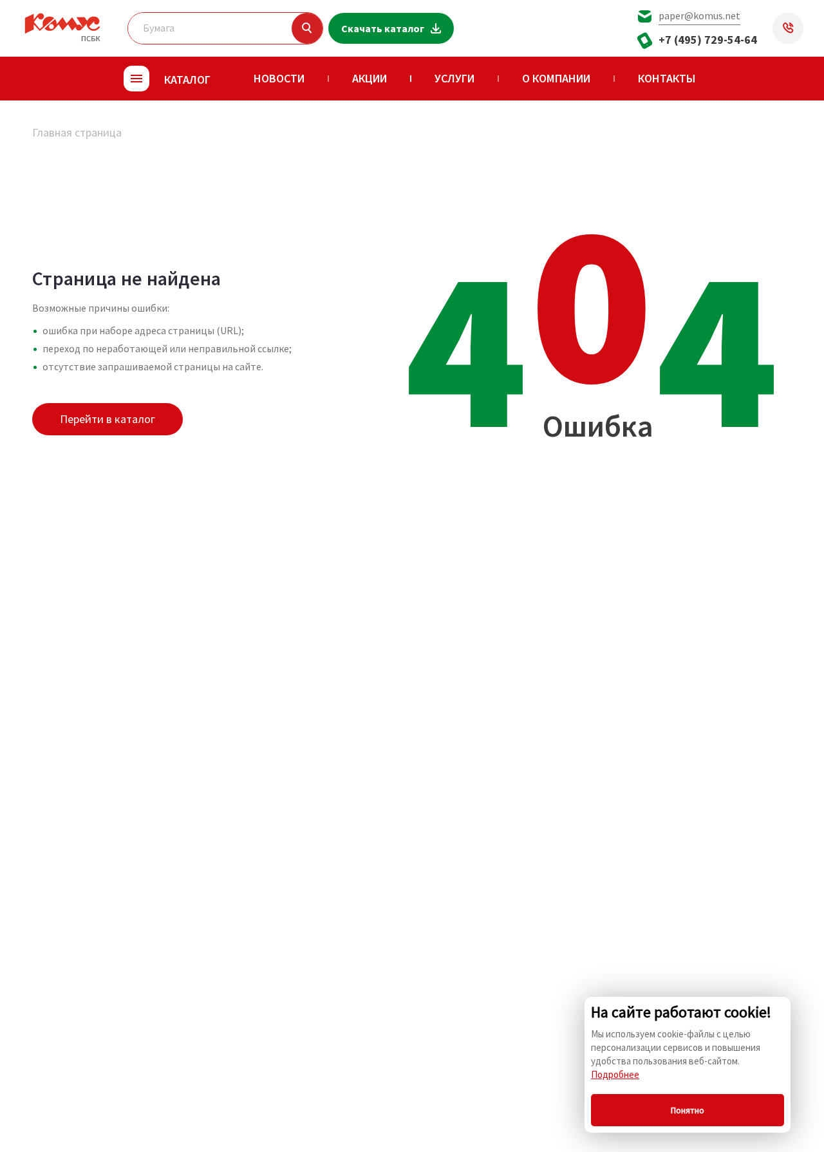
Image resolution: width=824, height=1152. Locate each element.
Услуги (454, 78)
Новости (279, 78)
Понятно (687, 1110)
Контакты (667, 78)
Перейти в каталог (107, 418)
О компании (556, 78)
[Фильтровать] (307, 28)
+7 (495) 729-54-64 (708, 39)
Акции (369, 78)
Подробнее (615, 1074)
